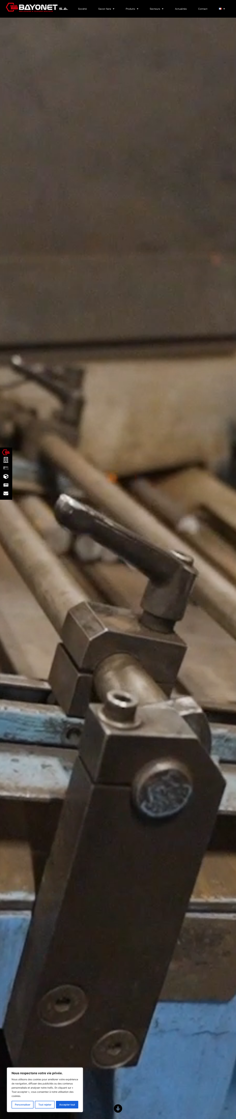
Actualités (181, 8)
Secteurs (155, 8)
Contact (202, 8)
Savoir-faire (104, 8)
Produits (130, 8)
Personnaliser (22, 1104)
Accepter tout (67, 1104)
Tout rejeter (44, 1104)
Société (82, 8)
